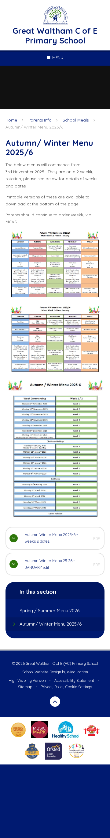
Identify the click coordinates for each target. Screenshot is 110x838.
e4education (77, 672)
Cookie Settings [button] (78, 687)
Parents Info (40, 120)
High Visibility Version (27, 680)
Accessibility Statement (74, 680)
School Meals (76, 120)
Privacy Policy (52, 687)
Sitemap (25, 687)
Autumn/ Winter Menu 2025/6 (34, 127)
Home (11, 120)
